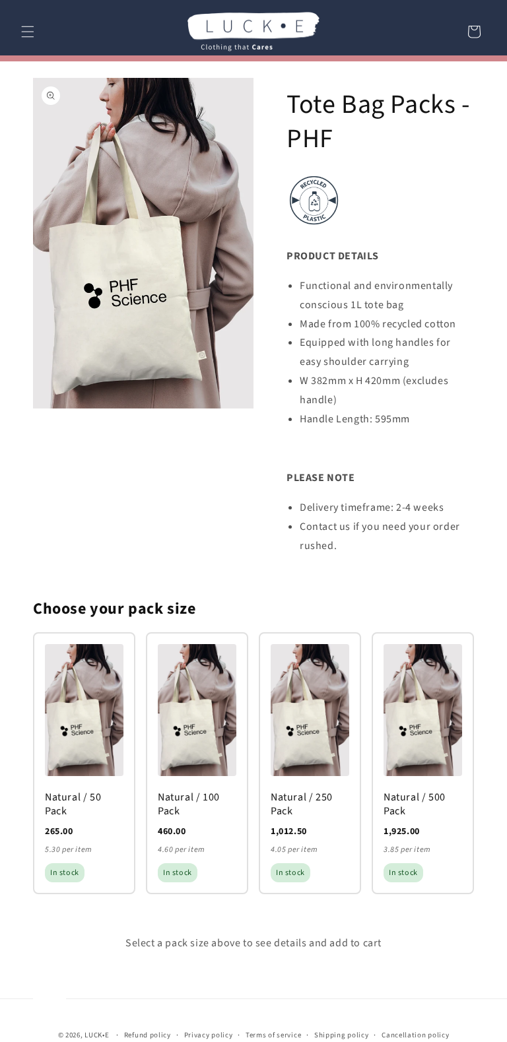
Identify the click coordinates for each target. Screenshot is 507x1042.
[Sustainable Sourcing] (314, 227)
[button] (27, 31)
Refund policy (147, 1035)
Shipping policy (341, 1035)
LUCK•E (96, 1035)
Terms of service (273, 1035)
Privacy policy (208, 1035)
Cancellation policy (415, 1035)
